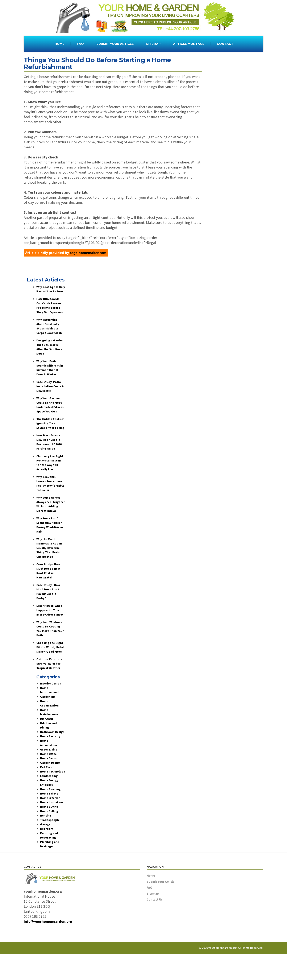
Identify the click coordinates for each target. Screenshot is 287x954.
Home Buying (49, 807)
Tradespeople (50, 820)
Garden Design (50, 763)
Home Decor (48, 758)
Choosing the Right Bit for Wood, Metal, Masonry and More (50, 647)
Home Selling (49, 811)
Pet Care (46, 767)
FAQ (80, 44)
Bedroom (46, 829)
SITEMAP (153, 44)
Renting (45, 815)
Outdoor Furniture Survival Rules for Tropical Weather (49, 663)
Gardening (47, 697)
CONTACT (225, 44)
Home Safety (49, 793)
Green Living (48, 749)
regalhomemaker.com (88, 252)
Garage (45, 824)
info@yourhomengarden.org (48, 921)
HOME (59, 44)
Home (151, 876)
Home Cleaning (50, 789)
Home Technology (52, 771)
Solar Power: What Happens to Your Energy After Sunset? (50, 610)
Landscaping (49, 776)
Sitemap (153, 894)
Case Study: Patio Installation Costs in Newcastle (50, 386)
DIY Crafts (46, 719)
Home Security (50, 736)
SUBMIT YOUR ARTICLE (115, 44)
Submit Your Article (161, 882)
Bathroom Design (52, 732)
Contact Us (155, 899)
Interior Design (50, 683)
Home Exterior (50, 798)
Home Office (48, 754)
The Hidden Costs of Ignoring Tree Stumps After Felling (50, 423)
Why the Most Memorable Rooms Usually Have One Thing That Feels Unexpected (49, 548)
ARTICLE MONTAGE (188, 44)
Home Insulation (51, 802)
